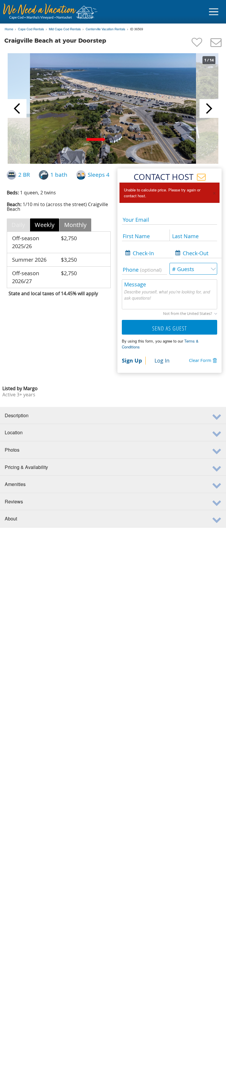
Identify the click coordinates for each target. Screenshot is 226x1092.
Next (209, 108)
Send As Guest (169, 328)
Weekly (44, 225)
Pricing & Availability (26, 467)
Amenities (15, 484)
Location (14, 432)
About (11, 518)
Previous (17, 108)
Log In (162, 360)
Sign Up (132, 360)
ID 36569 (136, 29)
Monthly (75, 225)
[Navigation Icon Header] (214, 12)
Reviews (14, 501)
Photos (12, 449)
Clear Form (200, 360)
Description (17, 415)
